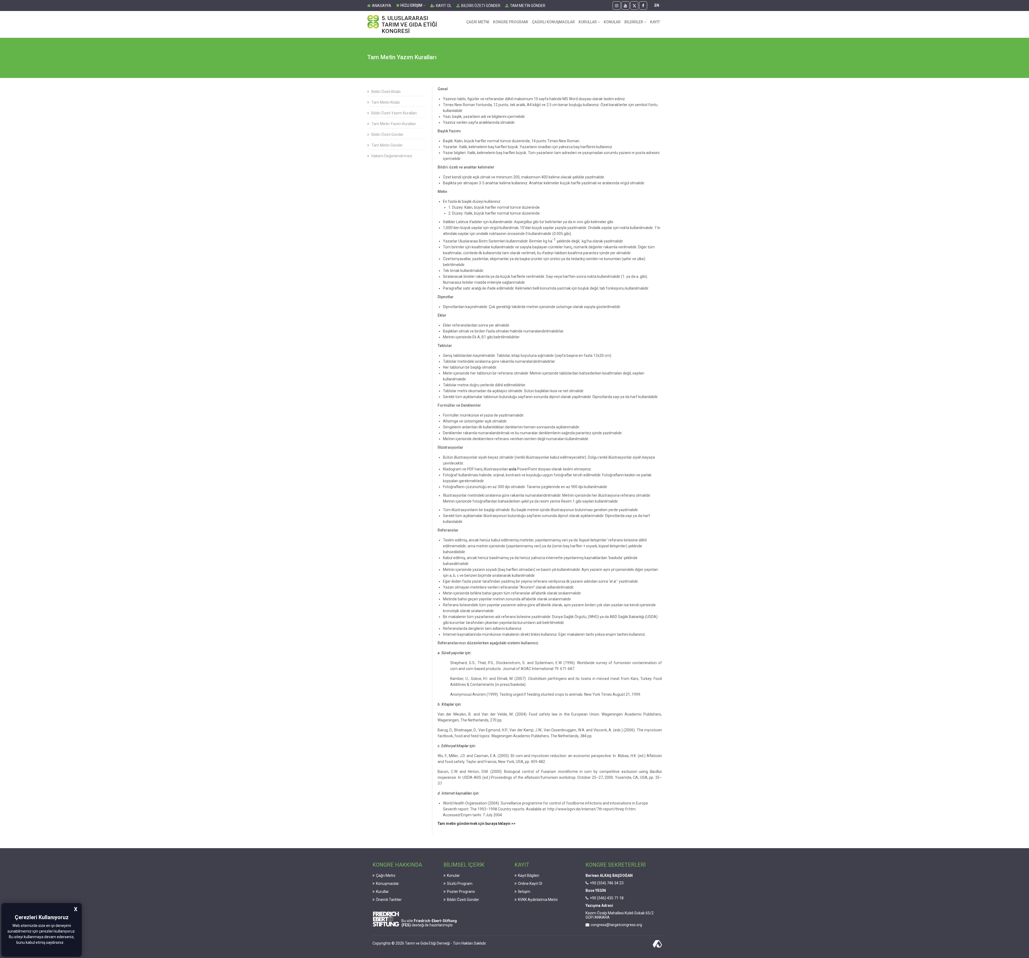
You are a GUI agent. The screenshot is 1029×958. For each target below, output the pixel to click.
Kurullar (382, 891)
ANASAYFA (381, 5)
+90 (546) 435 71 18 (607, 898)
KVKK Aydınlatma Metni (538, 899)
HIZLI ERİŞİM (411, 5)
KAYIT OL (444, 5)
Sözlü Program (459, 883)
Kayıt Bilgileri (528, 875)
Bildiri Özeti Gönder (387, 134)
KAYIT (655, 22)
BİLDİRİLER (634, 22)
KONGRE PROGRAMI (510, 22)
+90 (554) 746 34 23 (607, 883)
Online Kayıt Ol (530, 883)
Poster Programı (461, 891)
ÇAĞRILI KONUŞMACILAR (553, 22)
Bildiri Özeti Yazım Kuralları (394, 113)
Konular (453, 875)
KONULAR (612, 22)
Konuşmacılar (387, 883)
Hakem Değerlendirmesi (391, 156)
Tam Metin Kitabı (385, 102)
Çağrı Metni (385, 875)
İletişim (524, 891)
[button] (66, 943)
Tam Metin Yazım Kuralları (393, 124)
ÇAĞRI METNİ (477, 22)
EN (656, 5)
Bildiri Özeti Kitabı (386, 91)
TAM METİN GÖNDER (527, 5)
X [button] (75, 909)
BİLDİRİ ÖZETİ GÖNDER (480, 5)
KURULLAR (588, 22)
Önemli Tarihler (389, 899)
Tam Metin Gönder (387, 145)
